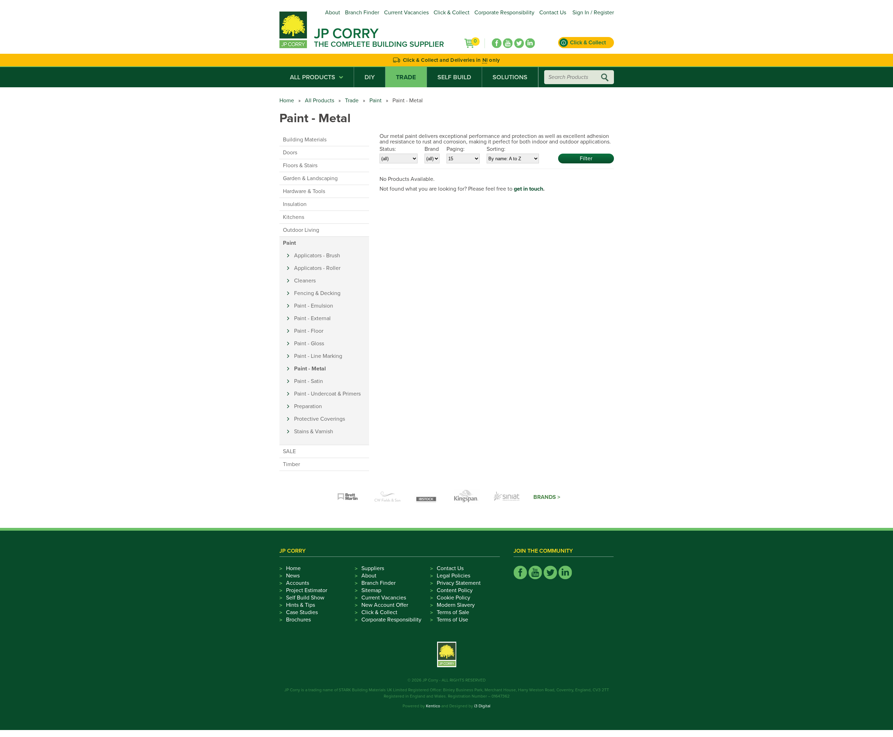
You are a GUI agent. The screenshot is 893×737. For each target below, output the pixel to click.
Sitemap (371, 590)
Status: (388, 149)
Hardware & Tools (304, 191)
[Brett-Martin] (347, 497)
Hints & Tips (300, 605)
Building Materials (305, 139)
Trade (406, 77)
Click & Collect (452, 12)
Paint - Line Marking (318, 356)
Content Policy (455, 590)
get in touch (528, 188)
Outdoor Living (301, 230)
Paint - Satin (308, 381)
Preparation (308, 406)
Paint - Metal (310, 368)
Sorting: (496, 149)
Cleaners (305, 280)
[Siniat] (506, 497)
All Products (312, 77)
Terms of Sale (453, 612)
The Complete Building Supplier (379, 44)
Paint (375, 100)
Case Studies (302, 612)
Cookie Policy (453, 597)
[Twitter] (519, 43)
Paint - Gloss (309, 343)
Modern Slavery (456, 605)
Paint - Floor (308, 331)
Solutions (510, 77)
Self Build (454, 77)
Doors (290, 152)
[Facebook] (497, 43)
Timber (291, 464)
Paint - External (312, 318)
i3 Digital (482, 705)
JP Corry (346, 33)
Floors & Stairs (300, 165)
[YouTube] (508, 43)
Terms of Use (452, 619)
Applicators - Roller (317, 268)
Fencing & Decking (317, 293)
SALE (289, 451)
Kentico (433, 705)
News (293, 575)
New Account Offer (384, 605)
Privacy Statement (459, 583)
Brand (432, 149)
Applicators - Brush (317, 255)
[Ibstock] (427, 497)
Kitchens (293, 217)
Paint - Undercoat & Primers (327, 394)
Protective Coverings (319, 419)
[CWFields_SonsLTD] (387, 497)
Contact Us (552, 12)
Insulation (295, 204)
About (332, 12)
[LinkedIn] (530, 43)
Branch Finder (362, 12)
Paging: (455, 149)
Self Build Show (305, 597)
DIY (370, 77)
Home (286, 100)
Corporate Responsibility (504, 12)
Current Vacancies (406, 12)
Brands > (546, 497)
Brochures (298, 619)
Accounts (297, 583)
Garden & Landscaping (310, 178)
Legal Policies (453, 575)
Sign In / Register (593, 12)
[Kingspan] (467, 497)
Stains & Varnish (313, 431)
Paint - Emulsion (313, 306)
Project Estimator (306, 590)
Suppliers (372, 568)
